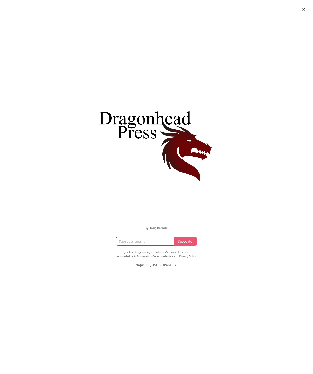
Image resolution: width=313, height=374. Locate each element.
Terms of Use (176, 252)
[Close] (303, 9)
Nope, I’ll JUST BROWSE (153, 265)
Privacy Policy (187, 256)
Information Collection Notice (155, 256)
